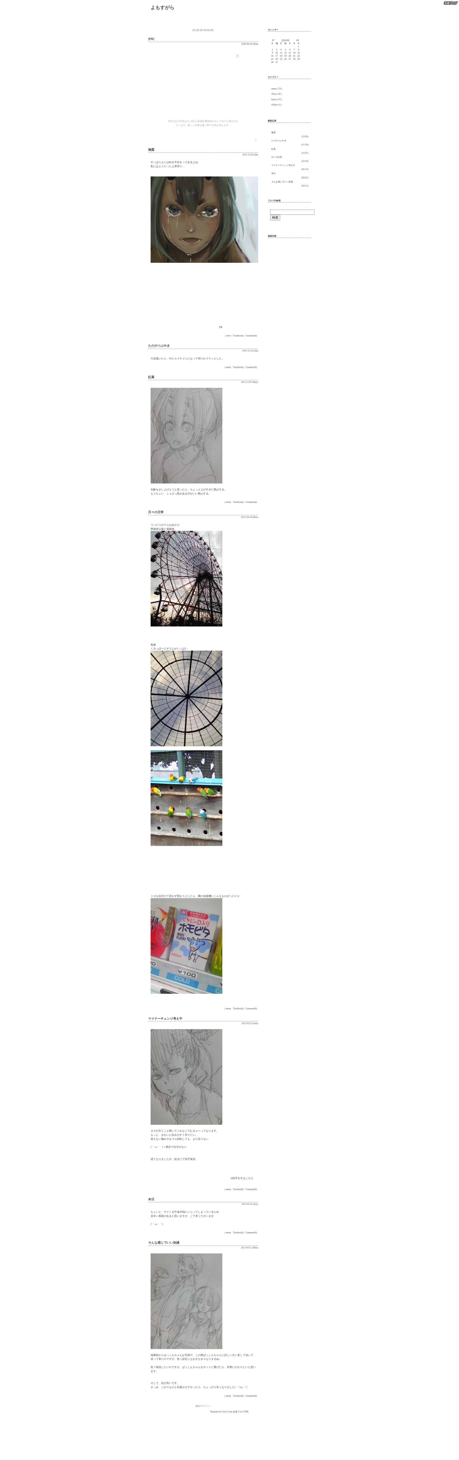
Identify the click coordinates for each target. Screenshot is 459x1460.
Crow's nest (227, 1412)
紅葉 (273, 149)
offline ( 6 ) (276, 105)
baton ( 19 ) (276, 99)
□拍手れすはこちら (242, 1178)
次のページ (201, 1406)
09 (297, 40)
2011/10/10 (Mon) (249, 517)
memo (228, 367)
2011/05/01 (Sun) (250, 1204)
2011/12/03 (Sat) (250, 155)
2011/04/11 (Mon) (249, 1247)
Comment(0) (251, 336)
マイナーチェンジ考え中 (283, 165)
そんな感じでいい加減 (282, 182)
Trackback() (238, 336)
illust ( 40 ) (276, 94)
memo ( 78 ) (276, 89)
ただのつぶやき (278, 140)
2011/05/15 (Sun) (250, 1023)
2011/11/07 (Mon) (249, 382)
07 (273, 40)
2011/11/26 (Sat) (250, 351)
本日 (273, 173)
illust (228, 336)
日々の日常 (276, 157)
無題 (273, 132)
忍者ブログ (238, 1412)
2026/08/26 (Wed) (249, 44)
